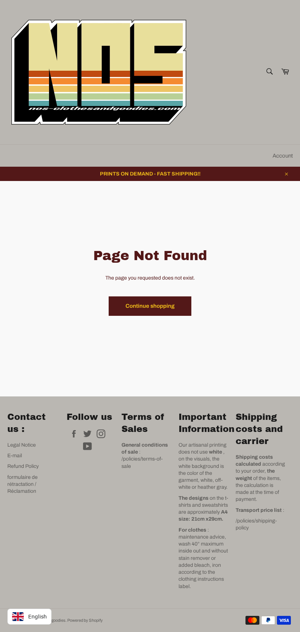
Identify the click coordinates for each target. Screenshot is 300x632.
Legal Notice (21, 445)
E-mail (14, 455)
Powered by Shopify (85, 620)
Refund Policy (23, 466)
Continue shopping (150, 306)
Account (283, 156)
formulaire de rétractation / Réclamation (22, 484)
